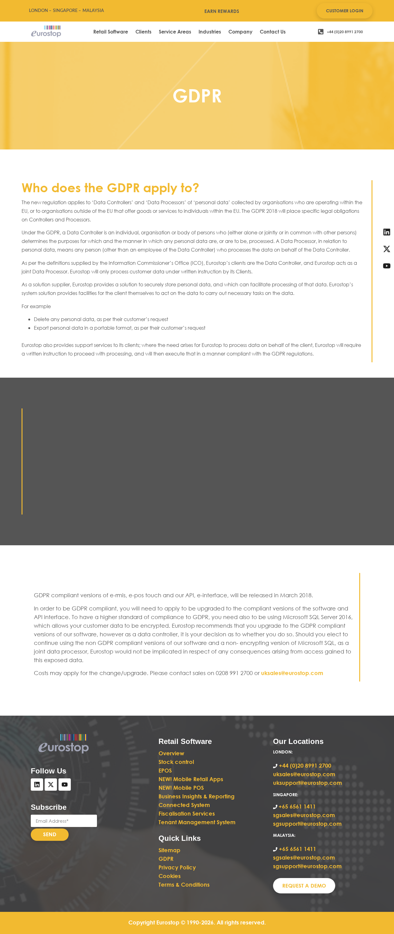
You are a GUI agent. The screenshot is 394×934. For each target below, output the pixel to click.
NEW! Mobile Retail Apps (191, 779)
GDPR (166, 858)
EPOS (166, 770)
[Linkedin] (37, 784)
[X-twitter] (51, 784)
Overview (171, 753)
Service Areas (175, 31)
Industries (210, 31)
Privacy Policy (177, 867)
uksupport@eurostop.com (307, 782)
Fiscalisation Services (187, 813)
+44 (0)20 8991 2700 (304, 765)
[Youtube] (64, 784)
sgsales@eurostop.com (304, 815)
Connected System (184, 804)
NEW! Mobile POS (182, 787)
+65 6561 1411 (297, 806)
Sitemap (169, 850)
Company (240, 31)
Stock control (177, 761)
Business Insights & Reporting (197, 796)
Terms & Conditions (184, 884)
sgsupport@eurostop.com (307, 823)
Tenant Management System (197, 822)
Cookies (170, 875)
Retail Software (110, 31)
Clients (143, 31)
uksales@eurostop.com (292, 673)
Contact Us (273, 31)
